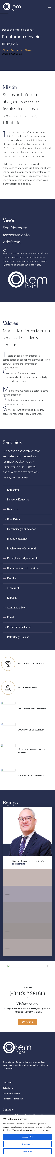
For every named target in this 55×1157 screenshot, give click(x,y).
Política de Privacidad (13, 1098)
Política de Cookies (12, 1093)
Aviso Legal (8, 1088)
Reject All (27, 1151)
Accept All (27, 1137)
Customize (27, 1144)
